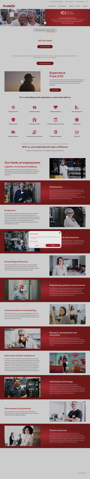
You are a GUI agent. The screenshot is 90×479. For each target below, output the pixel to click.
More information (34, 241)
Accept (53, 245)
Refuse (37, 245)
